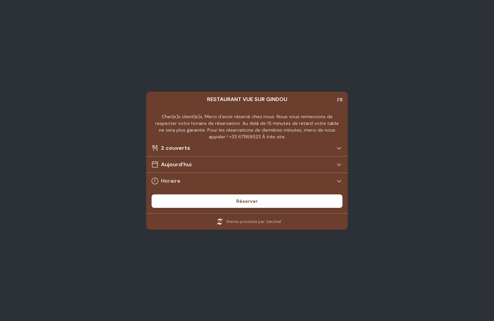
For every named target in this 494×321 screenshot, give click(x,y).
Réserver (247, 201)
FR (340, 100)
